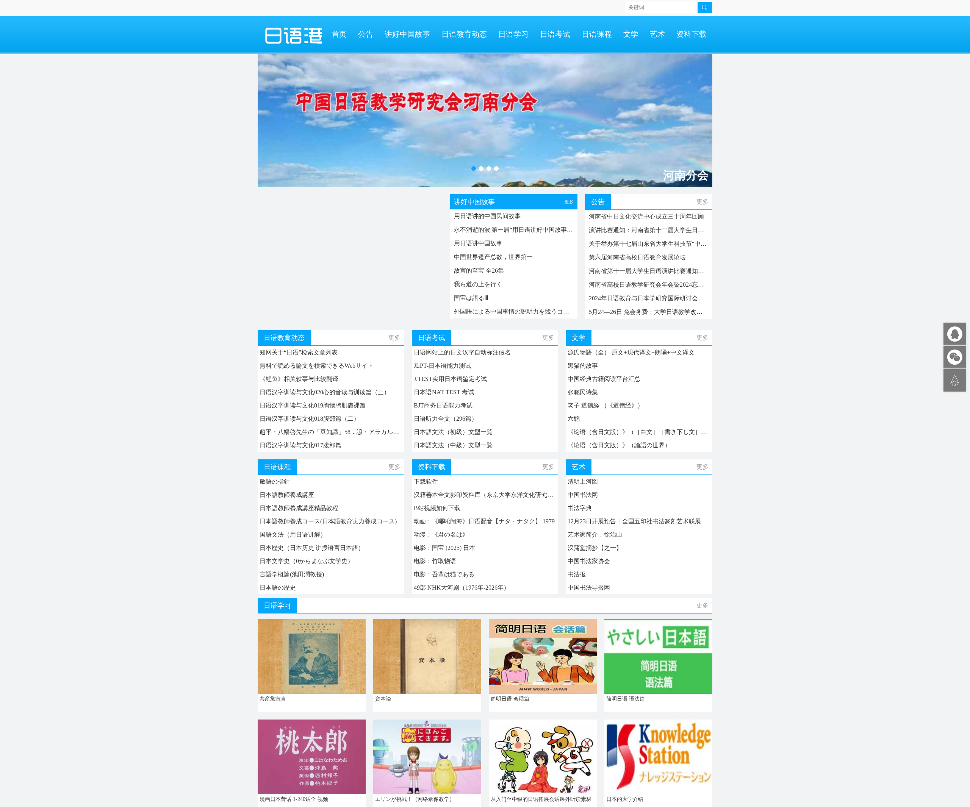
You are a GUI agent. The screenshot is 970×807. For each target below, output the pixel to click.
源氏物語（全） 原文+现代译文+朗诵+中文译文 (631, 352)
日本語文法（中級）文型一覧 (453, 445)
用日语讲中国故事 (478, 243)
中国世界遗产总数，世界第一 (493, 257)
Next (699, 116)
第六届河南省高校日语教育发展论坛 (637, 257)
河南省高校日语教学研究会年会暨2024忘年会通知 (649, 284)
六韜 (574, 418)
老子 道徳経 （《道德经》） (605, 405)
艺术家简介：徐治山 (595, 534)
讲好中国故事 (407, 34)
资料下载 (691, 34)
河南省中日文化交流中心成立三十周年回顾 (646, 216)
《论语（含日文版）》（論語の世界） (619, 445)
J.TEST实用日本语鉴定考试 (450, 379)
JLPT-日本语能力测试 (442, 365)
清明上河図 (583, 481)
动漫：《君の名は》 (441, 534)
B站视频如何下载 (437, 508)
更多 (569, 201)
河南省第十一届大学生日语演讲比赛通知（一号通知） (649, 271)
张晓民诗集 (583, 392)
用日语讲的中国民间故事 (487, 216)
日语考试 (555, 34)
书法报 (577, 574)
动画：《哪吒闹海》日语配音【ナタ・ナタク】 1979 (484, 521)
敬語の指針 (275, 481)
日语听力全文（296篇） (445, 418)
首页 (339, 34)
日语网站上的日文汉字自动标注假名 (462, 352)
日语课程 (597, 34)
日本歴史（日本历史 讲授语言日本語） (312, 548)
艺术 (657, 34)
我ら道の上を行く (478, 284)
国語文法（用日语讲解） (293, 534)
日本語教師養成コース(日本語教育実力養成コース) (328, 521)
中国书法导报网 (589, 587)
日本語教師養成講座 (287, 495)
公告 (365, 34)
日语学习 (513, 34)
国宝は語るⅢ (471, 298)
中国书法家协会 (589, 561)
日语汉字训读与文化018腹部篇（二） (310, 418)
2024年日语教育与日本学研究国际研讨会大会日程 (649, 298)
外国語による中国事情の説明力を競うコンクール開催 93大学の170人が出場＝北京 (514, 311)
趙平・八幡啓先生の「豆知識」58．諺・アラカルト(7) (331, 432)
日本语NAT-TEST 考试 (444, 392)
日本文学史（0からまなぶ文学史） (307, 561)
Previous (270, 116)
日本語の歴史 (278, 587)
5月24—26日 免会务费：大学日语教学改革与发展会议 (649, 312)
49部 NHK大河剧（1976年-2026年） (462, 587)
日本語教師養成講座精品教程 (299, 508)
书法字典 (580, 508)
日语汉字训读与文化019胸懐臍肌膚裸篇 (313, 405)
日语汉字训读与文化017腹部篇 (300, 445)
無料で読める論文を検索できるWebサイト (317, 365)
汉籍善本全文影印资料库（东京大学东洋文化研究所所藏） (485, 495)
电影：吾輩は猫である (444, 574)
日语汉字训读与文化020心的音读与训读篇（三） (325, 392)
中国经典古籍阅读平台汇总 (604, 379)
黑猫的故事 (583, 365)
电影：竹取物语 (435, 561)
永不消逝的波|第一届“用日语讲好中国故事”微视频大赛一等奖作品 (514, 229)
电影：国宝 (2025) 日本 (444, 548)
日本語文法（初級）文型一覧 (453, 432)
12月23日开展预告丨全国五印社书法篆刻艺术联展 (634, 521)
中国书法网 (583, 495)
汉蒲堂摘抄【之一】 (595, 548)
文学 (630, 34)
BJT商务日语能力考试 (443, 405)
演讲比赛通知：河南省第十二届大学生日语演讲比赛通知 (649, 230)
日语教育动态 (464, 34)
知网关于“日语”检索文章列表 (299, 352)
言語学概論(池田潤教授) (292, 574)
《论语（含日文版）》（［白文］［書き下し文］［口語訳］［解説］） (639, 432)
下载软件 (426, 481)
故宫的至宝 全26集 (479, 270)
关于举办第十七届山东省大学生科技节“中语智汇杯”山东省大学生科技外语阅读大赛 (649, 243)
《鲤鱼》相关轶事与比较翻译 (299, 379)
